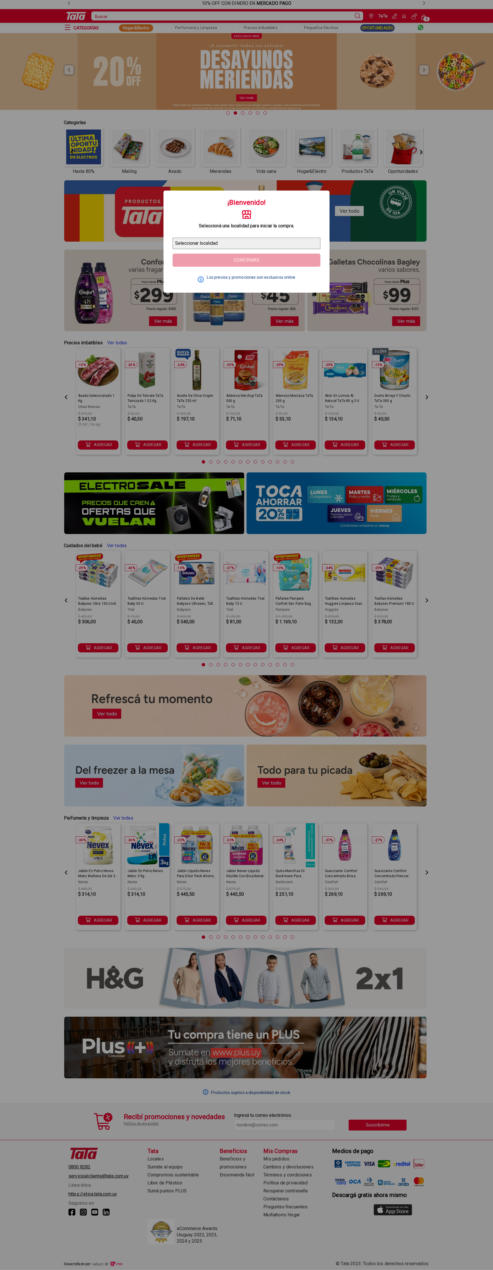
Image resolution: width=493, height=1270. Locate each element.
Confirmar (246, 260)
